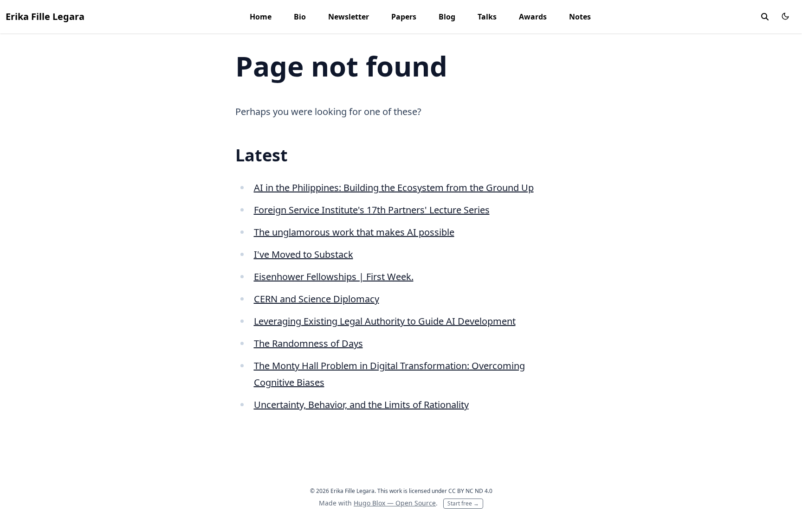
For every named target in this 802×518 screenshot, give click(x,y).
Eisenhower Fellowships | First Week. (334, 276)
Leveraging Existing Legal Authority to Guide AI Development (385, 321)
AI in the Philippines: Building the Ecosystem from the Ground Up (394, 187)
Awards (533, 17)
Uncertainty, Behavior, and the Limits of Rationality (361, 404)
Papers (403, 17)
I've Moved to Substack (303, 254)
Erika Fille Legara (45, 16)
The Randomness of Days (308, 343)
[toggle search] (765, 16)
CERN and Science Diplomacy (316, 299)
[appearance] (785, 16)
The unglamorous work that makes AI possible (354, 232)
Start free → (463, 503)
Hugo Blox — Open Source (395, 503)
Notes (580, 17)
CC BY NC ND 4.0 (470, 491)
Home (261, 17)
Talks (487, 17)
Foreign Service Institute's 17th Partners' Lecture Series (372, 210)
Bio (300, 17)
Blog (447, 17)
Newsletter (348, 17)
